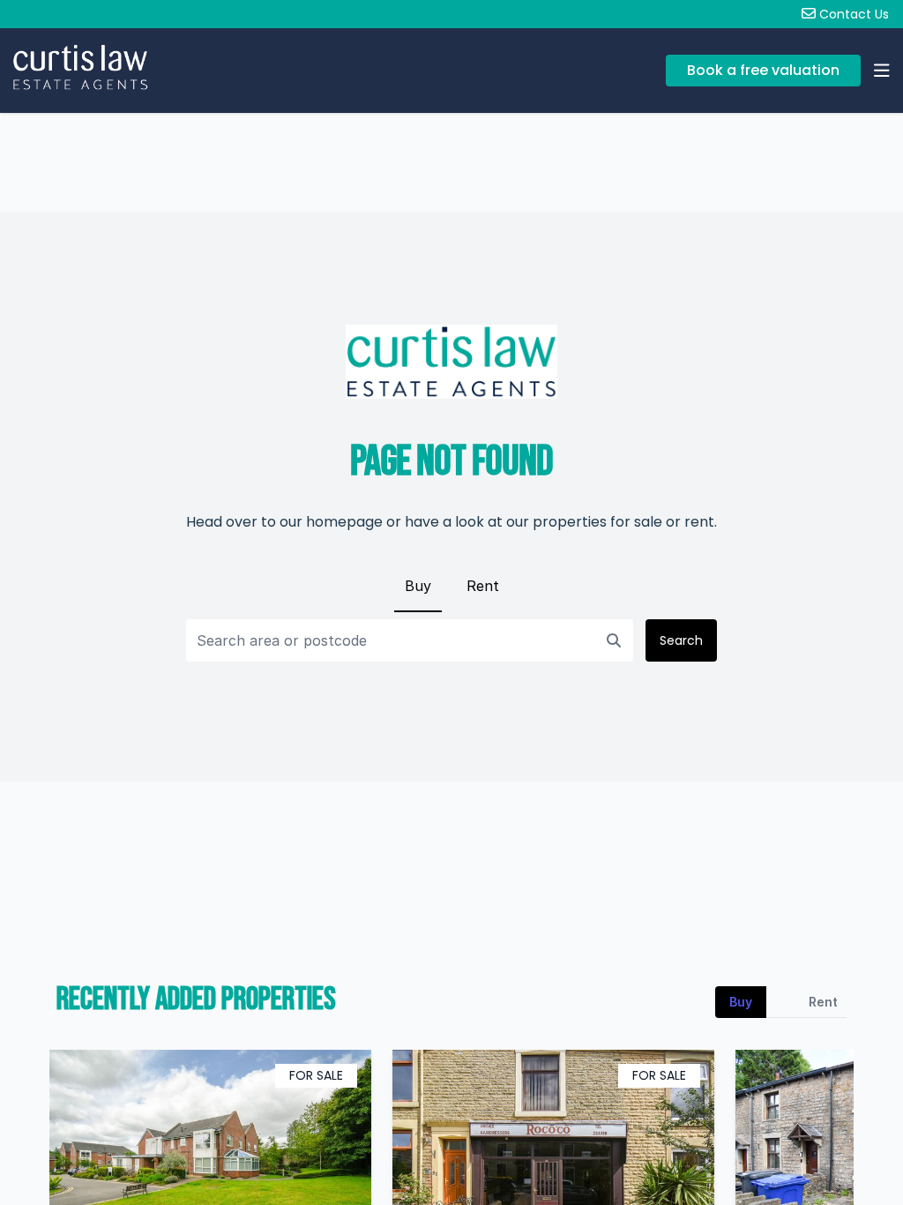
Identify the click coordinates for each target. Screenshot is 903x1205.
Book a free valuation (763, 70)
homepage (344, 522)
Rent (482, 586)
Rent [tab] (823, 1001)
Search (681, 640)
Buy (418, 586)
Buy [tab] (740, 1001)
